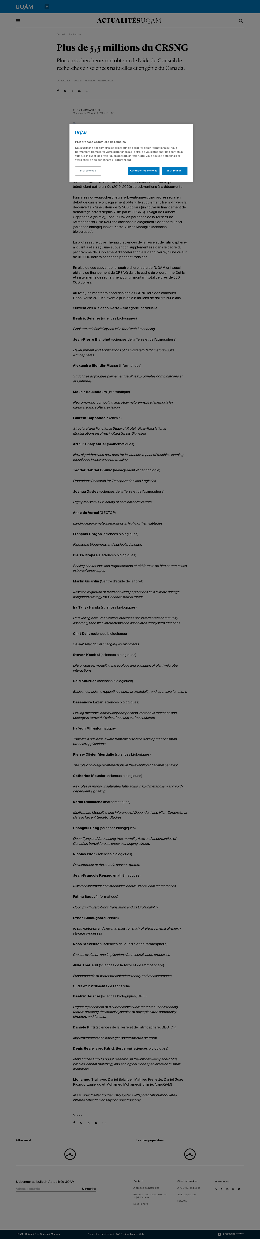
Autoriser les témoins (143, 171)
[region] (131, 153)
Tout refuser (175, 171)
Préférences (88, 171)
